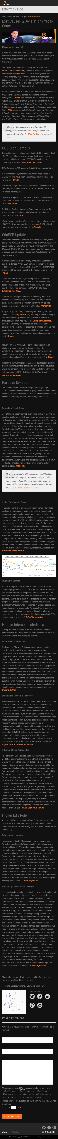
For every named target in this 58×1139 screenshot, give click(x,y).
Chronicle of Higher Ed (13, 550)
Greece (16, 97)
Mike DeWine (34, 134)
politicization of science (13, 70)
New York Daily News (32, 162)
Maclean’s (20, 465)
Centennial (46, 305)
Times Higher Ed (30, 880)
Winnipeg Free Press (11, 290)
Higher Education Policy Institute (17, 744)
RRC (22, 215)
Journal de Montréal (11, 374)
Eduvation (12, 3)
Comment (6, 1057)
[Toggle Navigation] (55, 3)
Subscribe (50, 1132)
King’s (10, 336)
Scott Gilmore (24, 487)
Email (4, 1046)
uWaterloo (37, 227)
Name (4, 1035)
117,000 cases (11, 110)
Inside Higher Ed (38, 965)
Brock (16, 179)
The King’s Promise (20, 314)
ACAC (5, 272)
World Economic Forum (32, 807)
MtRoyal (50, 356)
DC (20, 191)
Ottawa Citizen (9, 689)
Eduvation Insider (34, 17)
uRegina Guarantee (42, 320)
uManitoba (12, 203)
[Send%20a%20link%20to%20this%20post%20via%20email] (39, 1005)
